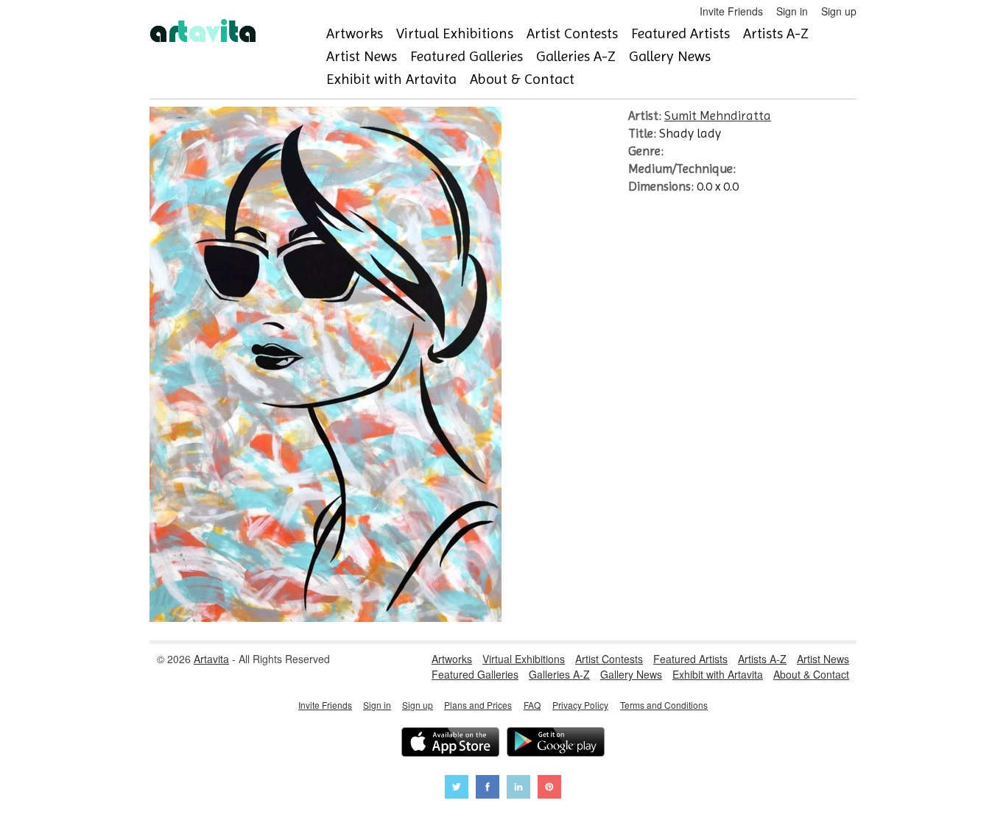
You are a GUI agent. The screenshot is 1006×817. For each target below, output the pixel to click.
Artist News (361, 56)
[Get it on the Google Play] (556, 743)
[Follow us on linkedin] (518, 788)
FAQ (532, 704)
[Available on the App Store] (450, 743)
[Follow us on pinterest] (549, 788)
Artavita (211, 658)
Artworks (354, 33)
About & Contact (522, 79)
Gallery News (670, 56)
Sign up (838, 11)
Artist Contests (572, 33)
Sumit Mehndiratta (717, 115)
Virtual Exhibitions (454, 33)
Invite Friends (731, 11)
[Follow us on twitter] (456, 788)
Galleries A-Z (576, 56)
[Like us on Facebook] (487, 788)
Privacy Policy (580, 704)
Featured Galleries (466, 56)
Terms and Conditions (664, 704)
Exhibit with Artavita (391, 79)
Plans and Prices (478, 704)
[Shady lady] (326, 617)
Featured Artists (680, 33)
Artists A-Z (776, 33)
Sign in (792, 11)
